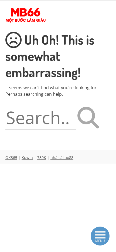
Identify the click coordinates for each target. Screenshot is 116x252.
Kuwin (27, 157)
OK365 (11, 157)
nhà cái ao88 (61, 157)
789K (41, 157)
